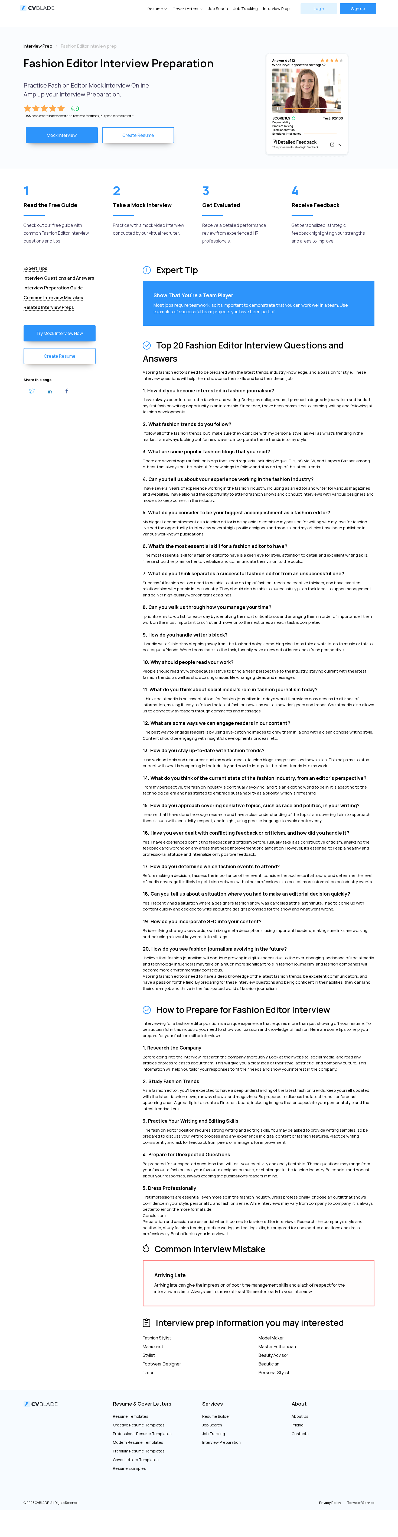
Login (319, 8)
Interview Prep (276, 8)
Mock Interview (62, 135)
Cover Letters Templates (136, 1459)
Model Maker (271, 1338)
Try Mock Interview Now (59, 333)
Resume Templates (130, 1416)
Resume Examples (129, 1468)
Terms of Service (360, 1502)
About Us (300, 1416)
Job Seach (218, 8)
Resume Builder (216, 1416)
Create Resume (138, 135)
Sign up (358, 8)
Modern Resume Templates (138, 1442)
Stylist (149, 1355)
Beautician (269, 1364)
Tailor (148, 1372)
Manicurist (153, 1346)
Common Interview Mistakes (53, 298)
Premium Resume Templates (139, 1451)
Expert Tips (35, 268)
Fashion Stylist (157, 1338)
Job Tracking (245, 8)
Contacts (300, 1433)
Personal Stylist (274, 1372)
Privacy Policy (330, 1502)
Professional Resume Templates (142, 1433)
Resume (155, 9)
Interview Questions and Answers (59, 278)
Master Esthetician (277, 1346)
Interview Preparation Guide (53, 288)
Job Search (212, 1425)
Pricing (298, 1425)
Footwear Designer (162, 1364)
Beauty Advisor (273, 1355)
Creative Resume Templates (139, 1425)
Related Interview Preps (49, 307)
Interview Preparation (221, 1442)
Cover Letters (185, 9)
